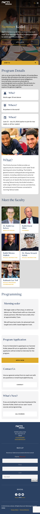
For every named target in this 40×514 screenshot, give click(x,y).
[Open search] (34, 3)
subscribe (34, 480)
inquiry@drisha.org (20, 439)
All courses (20, 414)
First (20, 465)
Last (20, 473)
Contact (20, 384)
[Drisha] (20, 427)
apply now (20, 42)
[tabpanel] (20, 314)
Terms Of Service (24, 510)
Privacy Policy (14, 510)
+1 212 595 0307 (20, 437)
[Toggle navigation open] (37, 3)
